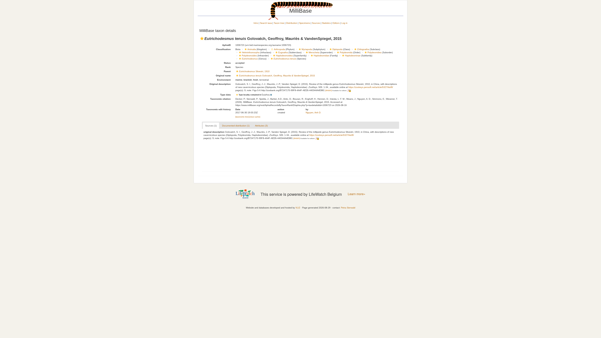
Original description (220, 84)
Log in (344, 23)
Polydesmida (346, 52)
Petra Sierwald (348, 207)
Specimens (304, 23)
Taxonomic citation (220, 99)
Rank (228, 67)
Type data (225, 94)
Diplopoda (337, 49)
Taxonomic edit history (218, 109)
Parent (227, 71)
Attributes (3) (261, 125)
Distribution (291, 23)
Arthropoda (279, 49)
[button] (201, 38)
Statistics (326, 23)
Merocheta (314, 52)
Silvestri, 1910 (254, 71)
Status (227, 63)
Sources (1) (211, 125)
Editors (336, 23)
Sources (316, 23)
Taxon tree (279, 23)
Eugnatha (283, 52)
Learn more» (356, 194)
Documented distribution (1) (236, 125)
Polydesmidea (374, 52)
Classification (223, 49)
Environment (224, 80)
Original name (223, 75)
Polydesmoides (249, 55)
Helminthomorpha (250, 52)
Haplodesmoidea (284, 55)
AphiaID (226, 45)
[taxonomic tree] (242, 117)
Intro (256, 23)
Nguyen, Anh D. (313, 112)
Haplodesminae (352, 55)
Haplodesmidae (321, 55)
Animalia (251, 49)
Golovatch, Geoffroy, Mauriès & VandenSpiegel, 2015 (277, 75)
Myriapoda (307, 49)
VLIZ (297, 207)
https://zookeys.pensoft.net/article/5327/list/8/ (370, 87)
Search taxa (266, 23)
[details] (328, 90)
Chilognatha (363, 49)
